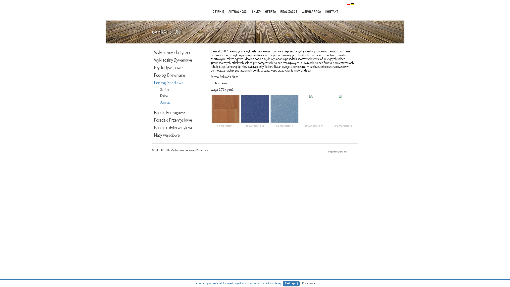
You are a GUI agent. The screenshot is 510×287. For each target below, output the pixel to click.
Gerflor (165, 89)
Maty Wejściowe (167, 135)
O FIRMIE (218, 12)
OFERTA (270, 12)
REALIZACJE (288, 12)
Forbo (164, 96)
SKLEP (256, 12)
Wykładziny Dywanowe (173, 60)
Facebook (352, 11)
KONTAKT (331, 12)
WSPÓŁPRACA (311, 12)
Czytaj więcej (309, 283)
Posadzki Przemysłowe (173, 120)
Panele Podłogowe (169, 112)
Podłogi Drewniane (169, 75)
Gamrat (165, 102)
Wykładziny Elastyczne (172, 52)
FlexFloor (179, 10)
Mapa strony (202, 149)
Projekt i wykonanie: (337, 151)
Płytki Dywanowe (168, 67)
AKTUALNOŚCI (238, 12)
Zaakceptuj (291, 283)
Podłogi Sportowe (168, 82)
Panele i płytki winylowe (173, 127)
